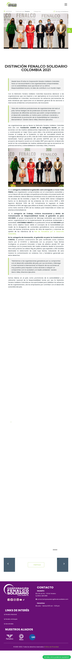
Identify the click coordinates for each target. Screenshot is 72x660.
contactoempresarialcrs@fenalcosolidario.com (52, 599)
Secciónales (9, 624)
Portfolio (37, 565)
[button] (69, 30)
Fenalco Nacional (11, 614)
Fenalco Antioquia (11, 619)
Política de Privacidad (52, 647)
